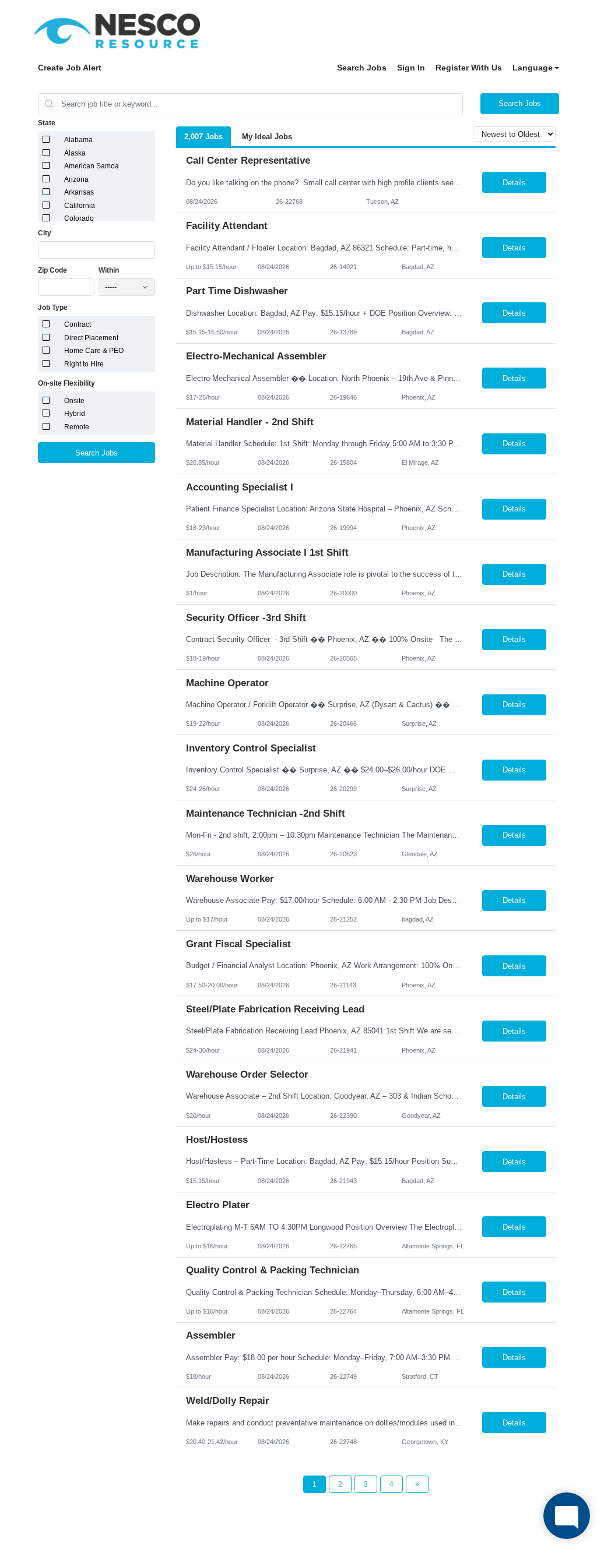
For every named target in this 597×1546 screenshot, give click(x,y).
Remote (76, 427)
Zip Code (52, 270)
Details (514, 182)
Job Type (53, 307)
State (46, 123)
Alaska (75, 153)
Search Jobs (362, 67)
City (44, 233)
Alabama (78, 140)
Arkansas (79, 192)
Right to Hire (84, 364)
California (79, 206)
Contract (77, 324)
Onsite (74, 401)
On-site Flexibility (66, 383)
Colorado (79, 218)
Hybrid (74, 414)
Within (109, 270)
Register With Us (469, 67)
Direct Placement (91, 338)
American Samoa (91, 166)
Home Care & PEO (94, 351)
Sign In (411, 67)
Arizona (76, 179)
